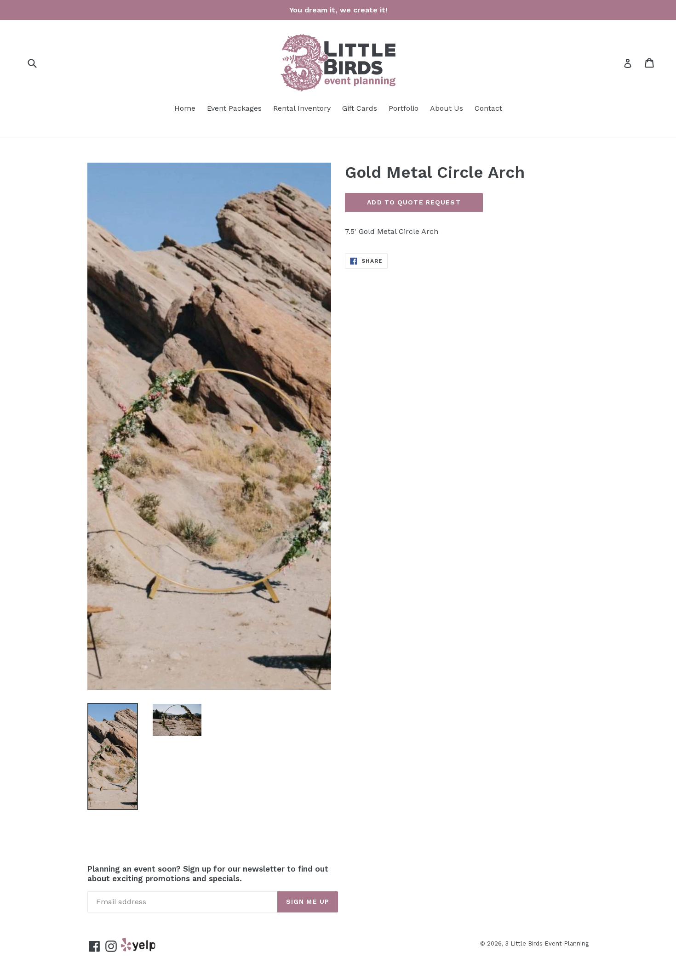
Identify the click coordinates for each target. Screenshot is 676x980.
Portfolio (403, 108)
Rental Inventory (302, 108)
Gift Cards (359, 108)
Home (184, 108)
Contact (488, 108)
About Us (446, 108)
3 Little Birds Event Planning (547, 943)
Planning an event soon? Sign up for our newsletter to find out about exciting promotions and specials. (207, 873)
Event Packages (234, 108)
